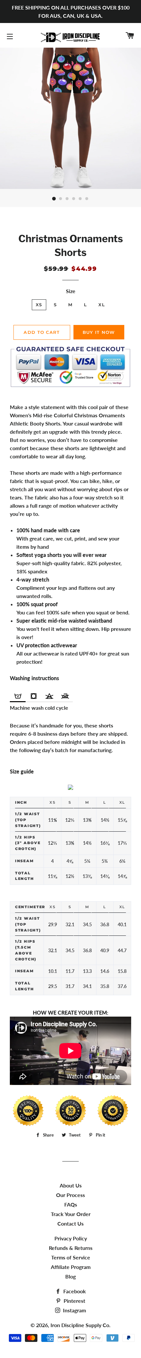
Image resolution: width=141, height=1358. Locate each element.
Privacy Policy (70, 1238)
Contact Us (70, 1223)
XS (39, 304)
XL (101, 304)
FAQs (70, 1204)
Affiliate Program (71, 1267)
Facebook (74, 1291)
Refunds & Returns (70, 1248)
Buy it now (99, 332)
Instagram (74, 1310)
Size (70, 291)
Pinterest (73, 1301)
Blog (70, 1276)
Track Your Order (71, 1214)
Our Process (70, 1195)
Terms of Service (70, 1257)
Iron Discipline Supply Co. (80, 1325)
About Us (71, 1185)
